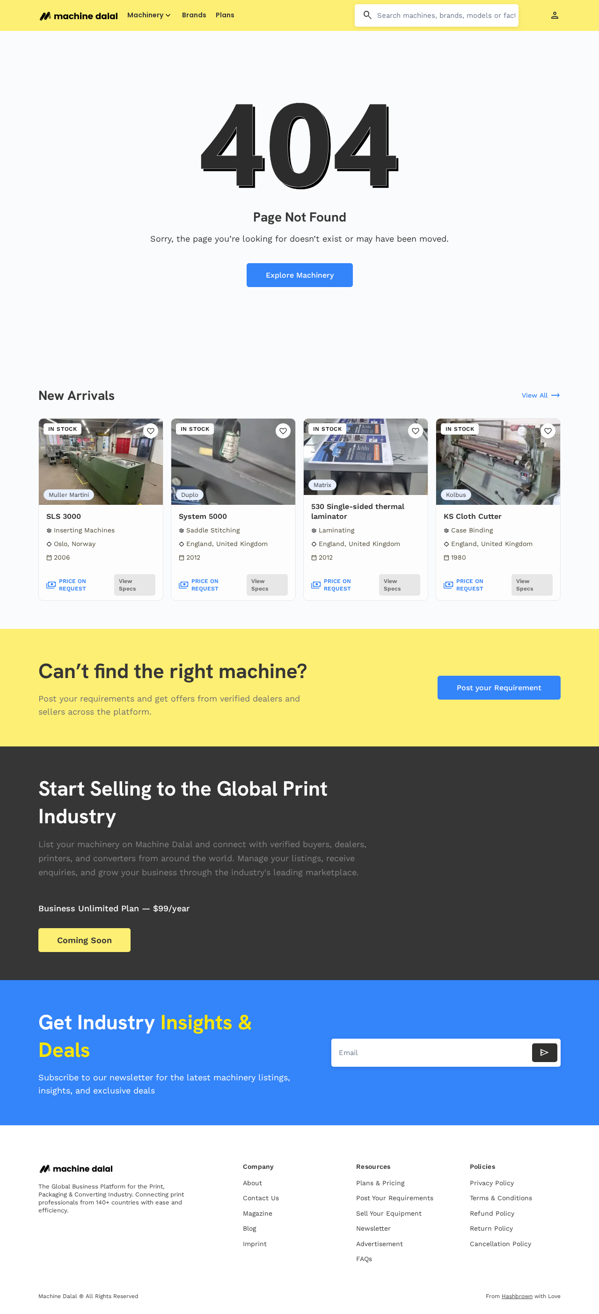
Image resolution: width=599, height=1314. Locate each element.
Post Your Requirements (394, 1198)
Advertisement (379, 1244)
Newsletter (373, 1228)
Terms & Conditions (501, 1198)
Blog (249, 1228)
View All (541, 395)
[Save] (150, 430)
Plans (225, 15)
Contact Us (261, 1198)
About (252, 1183)
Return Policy (491, 1228)
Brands (194, 15)
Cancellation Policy (500, 1244)
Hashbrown (517, 1296)
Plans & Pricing (380, 1183)
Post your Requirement (499, 687)
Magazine (257, 1213)
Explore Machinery (300, 275)
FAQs (364, 1258)
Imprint (255, 1244)
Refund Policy (492, 1213)
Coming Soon (84, 940)
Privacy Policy (492, 1183)
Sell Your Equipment (389, 1213)
